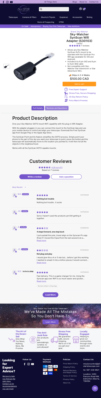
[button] (75, 45)
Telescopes (13, 17)
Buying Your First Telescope (54, 26)
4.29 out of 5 (56, 167)
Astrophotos (36, 26)
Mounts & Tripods (48, 17)
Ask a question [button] (66, 177)
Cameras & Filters (29, 17)
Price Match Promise (78, 100)
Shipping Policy (69, 367)
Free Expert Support (78, 89)
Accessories (77, 17)
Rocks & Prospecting (45, 22)
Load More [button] (50, 295)
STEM (61, 22)
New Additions (73, 26)
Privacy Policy (68, 379)
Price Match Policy (70, 364)
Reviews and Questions (57, 108)
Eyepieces (64, 17)
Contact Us (93, 2)
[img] (42, 195)
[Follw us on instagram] (7, 2)
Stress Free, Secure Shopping (82, 93)
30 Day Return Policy (78, 97)
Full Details (38, 108)
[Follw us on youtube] (11, 2)
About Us (83, 2)
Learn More (51, 322)
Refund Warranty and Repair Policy (70, 371)
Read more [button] (41, 240)
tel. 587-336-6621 (91, 370)
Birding (89, 17)
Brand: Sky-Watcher (79, 31)
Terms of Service (70, 376)
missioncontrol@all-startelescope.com (92, 365)
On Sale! (25, 26)
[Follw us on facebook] (3, 2)
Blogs (75, 2)
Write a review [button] (35, 177)
